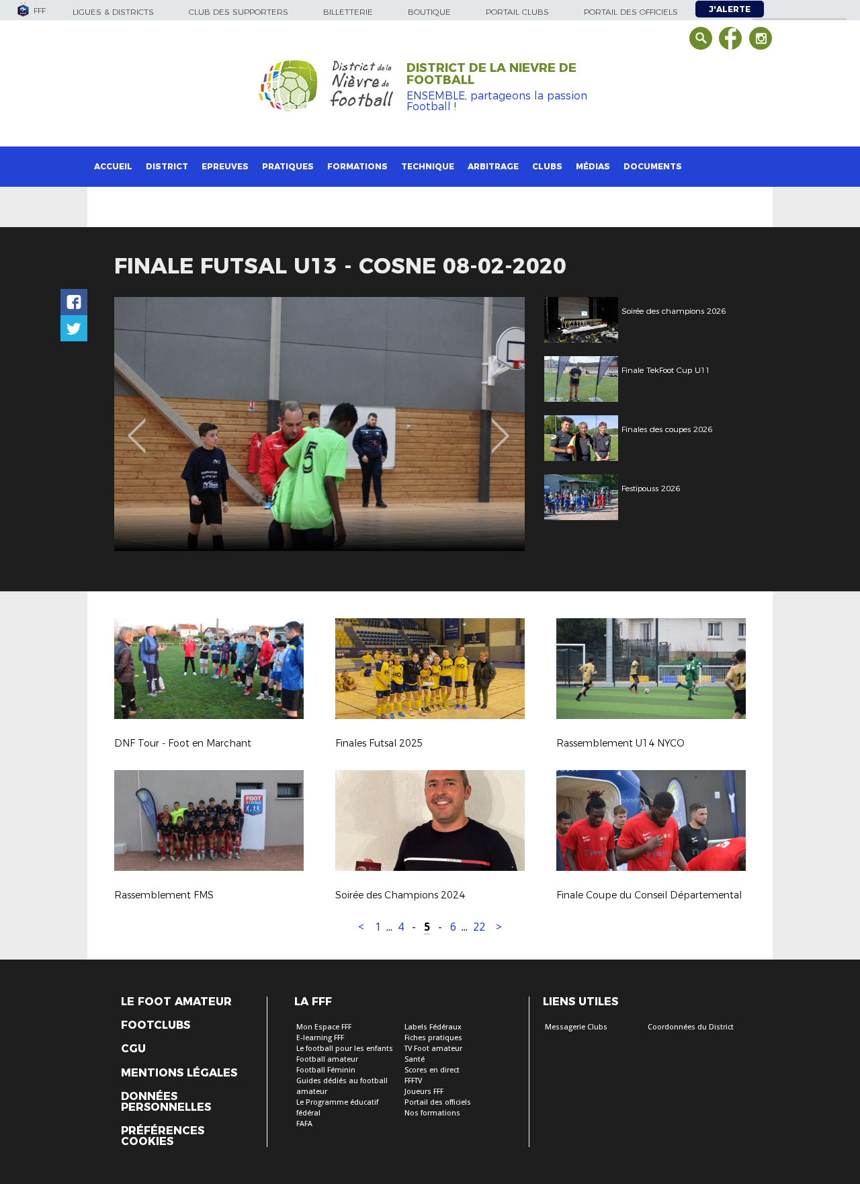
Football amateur (327, 1059)
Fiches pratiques (433, 1037)
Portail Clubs (517, 11)
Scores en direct (432, 1070)
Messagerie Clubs (576, 1027)
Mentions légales (179, 1073)
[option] (319, 424)
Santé (414, 1059)
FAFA (304, 1123)
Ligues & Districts (113, 11)
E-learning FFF (320, 1037)
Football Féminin (325, 1070)
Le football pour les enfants (344, 1048)
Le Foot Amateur (176, 1002)
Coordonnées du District (691, 1027)
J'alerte (729, 9)
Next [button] (500, 426)
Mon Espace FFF (323, 1027)
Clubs (547, 166)
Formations (357, 166)
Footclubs (155, 1025)
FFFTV (413, 1080)
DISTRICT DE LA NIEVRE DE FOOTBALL (491, 73)
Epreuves (225, 166)
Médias (593, 166)
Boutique (429, 11)
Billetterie (348, 11)
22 (479, 927)
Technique (427, 166)
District (167, 166)
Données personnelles (166, 1102)
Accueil (113, 166)
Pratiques (288, 166)
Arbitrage (493, 166)
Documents (653, 166)
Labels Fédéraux (433, 1027)
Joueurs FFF (423, 1091)
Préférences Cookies (162, 1136)
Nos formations (432, 1113)
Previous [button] (136, 426)
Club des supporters (238, 11)
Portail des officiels (631, 11)
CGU (133, 1049)
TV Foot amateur (433, 1048)
